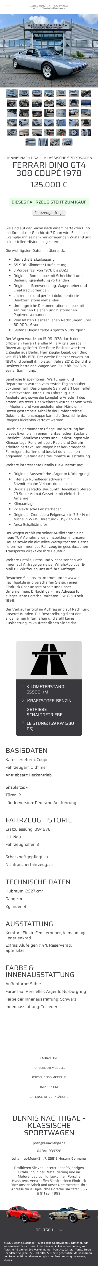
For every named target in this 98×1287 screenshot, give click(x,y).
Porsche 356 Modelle (49, 1077)
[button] (8, 7)
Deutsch (44, 1230)
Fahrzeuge (49, 1058)
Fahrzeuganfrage (49, 213)
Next (93, 51)
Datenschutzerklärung (49, 1096)
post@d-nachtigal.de (49, 1143)
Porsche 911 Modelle (49, 1067)
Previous (5, 51)
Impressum (49, 1087)
